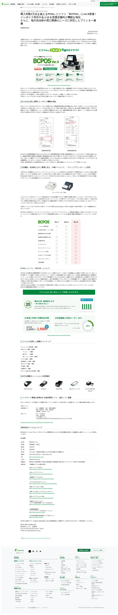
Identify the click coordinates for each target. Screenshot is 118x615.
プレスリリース (46, 538)
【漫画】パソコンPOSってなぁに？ (98, 592)
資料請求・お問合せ (84, 550)
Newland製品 (18, 579)
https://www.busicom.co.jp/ (36, 457)
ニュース (38, 538)
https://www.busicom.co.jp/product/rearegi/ (41, 474)
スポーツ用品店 (49, 591)
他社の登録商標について (34, 607)
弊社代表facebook (96, 588)
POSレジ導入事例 (65, 580)
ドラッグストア (34, 593)
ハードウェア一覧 (19, 563)
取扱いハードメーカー (66, 571)
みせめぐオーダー (49, 569)
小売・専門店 (18, 601)
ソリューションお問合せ (97, 563)
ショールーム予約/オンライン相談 (97, 567)
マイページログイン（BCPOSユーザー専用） (107, 1)
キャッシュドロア (19, 575)
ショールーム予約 (97, 550)
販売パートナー (64, 567)
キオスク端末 (18, 567)
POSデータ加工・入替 (81, 567)
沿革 (62, 563)
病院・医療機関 (18, 595)
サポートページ (79, 561)
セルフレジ (33, 575)
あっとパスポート (35, 582)
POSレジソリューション (28, 538)
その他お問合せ (95, 570)
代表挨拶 (63, 565)
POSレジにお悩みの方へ (36, 563)
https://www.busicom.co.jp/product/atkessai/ (41, 498)
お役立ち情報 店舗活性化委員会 (97, 583)
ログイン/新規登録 (65, 594)
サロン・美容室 (49, 597)
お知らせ (78, 580)
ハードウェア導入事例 (66, 582)
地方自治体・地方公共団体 (21, 593)
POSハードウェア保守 (81, 565)
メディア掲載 (79, 586)
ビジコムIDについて (65, 592)
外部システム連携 (49, 580)
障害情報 (78, 569)
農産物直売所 (18, 599)
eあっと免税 (33, 580)
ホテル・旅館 (48, 593)
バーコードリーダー (19, 569)
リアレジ (33, 569)
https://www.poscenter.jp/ (36, 517)
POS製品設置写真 (65, 584)
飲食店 (47, 595)
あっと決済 (33, 573)
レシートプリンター (19, 573)
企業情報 (63, 561)
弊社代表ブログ (95, 586)
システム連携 (95, 580)
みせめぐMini (48, 567)
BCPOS (32, 567)
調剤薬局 (17, 597)
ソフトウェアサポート (81, 563)
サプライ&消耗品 (19, 577)
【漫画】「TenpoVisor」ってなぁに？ (97, 596)
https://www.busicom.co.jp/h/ (37, 512)
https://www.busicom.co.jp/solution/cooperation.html (36, 422)
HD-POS (32, 571)
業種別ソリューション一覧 (21, 591)
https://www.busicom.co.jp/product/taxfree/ (41, 488)
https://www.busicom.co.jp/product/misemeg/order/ (43, 483)
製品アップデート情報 (81, 588)
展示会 (77, 584)
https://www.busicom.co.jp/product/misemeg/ (41, 478)
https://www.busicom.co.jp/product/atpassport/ (42, 493)
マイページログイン (81, 571)
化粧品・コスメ (34, 595)
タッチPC (17, 565)
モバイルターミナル (19, 581)
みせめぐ (47, 565)
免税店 (32, 601)
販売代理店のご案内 (65, 569)
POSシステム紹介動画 (97, 590)
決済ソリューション (50, 578)
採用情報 (93, 1)
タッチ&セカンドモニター (21, 571)
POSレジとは (95, 598)
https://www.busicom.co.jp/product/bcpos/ (59, 85)
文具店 (32, 599)
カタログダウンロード (97, 565)
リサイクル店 (34, 591)
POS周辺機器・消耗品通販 (21, 583)
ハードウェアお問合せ (97, 561)
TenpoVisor (48, 574)
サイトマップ (45, 607)
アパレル (33, 597)
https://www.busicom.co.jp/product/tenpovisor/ (42, 504)
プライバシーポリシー (20, 607)
